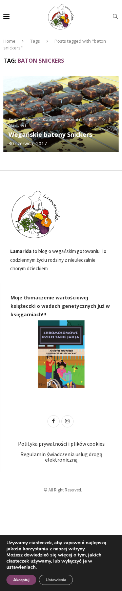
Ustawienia (56, 580)
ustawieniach (21, 567)
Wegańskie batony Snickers (50, 134)
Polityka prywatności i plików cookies (61, 443)
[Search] (115, 17)
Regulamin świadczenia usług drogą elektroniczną (61, 456)
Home (9, 41)
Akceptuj (21, 580)
